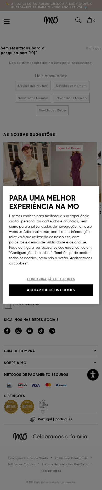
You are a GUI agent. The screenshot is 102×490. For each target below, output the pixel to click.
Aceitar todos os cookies (51, 290)
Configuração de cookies (51, 279)
